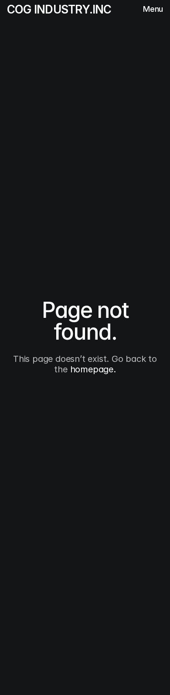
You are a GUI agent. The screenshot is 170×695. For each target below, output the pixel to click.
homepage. (93, 369)
